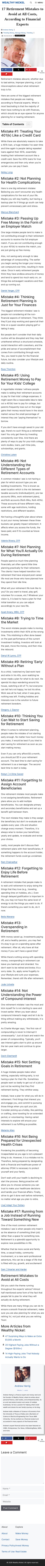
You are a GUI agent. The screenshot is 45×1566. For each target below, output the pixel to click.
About (5, 1533)
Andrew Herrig (8, 30)
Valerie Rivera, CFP (10, 540)
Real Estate (21, 1551)
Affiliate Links (19, 35)
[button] (27, 124)
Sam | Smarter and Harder (14, 1269)
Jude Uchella (7, 984)
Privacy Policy (8, 1545)
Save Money (21, 1539)
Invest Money (22, 1545)
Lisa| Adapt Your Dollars (12, 1205)
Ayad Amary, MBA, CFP (12, 612)
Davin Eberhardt (9, 1056)
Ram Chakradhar (9, 862)
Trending (30, 33)
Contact (5, 1539)
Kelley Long (7, 172)
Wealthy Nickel (13, 3)
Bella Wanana (7, 916)
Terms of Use (8, 1551)
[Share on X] (19, 69)
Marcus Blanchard (10, 212)
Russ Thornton (8, 369)
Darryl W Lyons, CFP (11, 655)
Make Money (21, 1533)
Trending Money (8, 33)
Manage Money (20, 33)
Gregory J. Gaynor (10, 709)
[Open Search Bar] (30, 2)
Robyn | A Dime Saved (12, 774)
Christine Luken (9, 454)
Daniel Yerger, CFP (10, 290)
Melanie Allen (8, 1130)
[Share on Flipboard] (6, 74)
